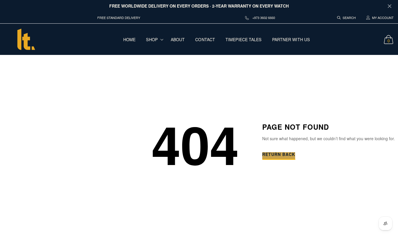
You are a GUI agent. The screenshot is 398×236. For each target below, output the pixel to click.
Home (129, 39)
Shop (151, 39)
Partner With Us (291, 39)
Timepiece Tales (244, 39)
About (178, 39)
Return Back (278, 154)
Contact (205, 39)
